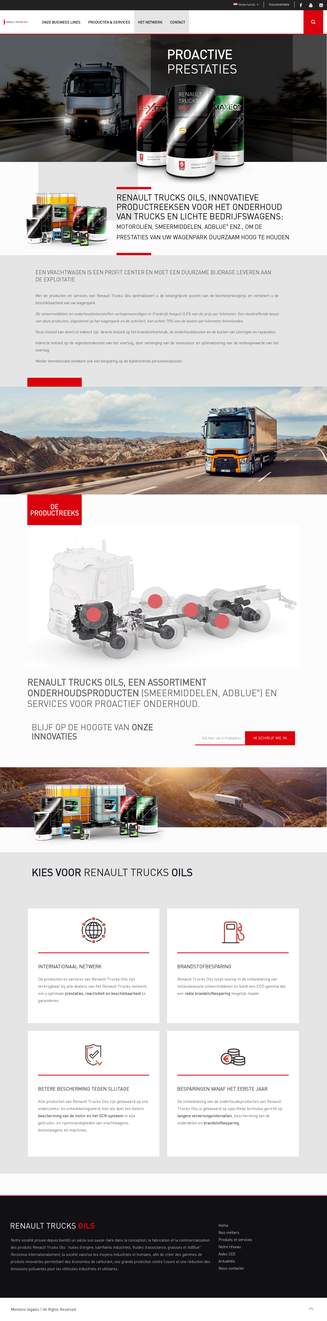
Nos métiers (228, 1232)
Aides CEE (227, 1254)
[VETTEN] (191, 609)
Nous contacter (231, 1268)
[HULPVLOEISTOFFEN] (221, 621)
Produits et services (235, 1239)
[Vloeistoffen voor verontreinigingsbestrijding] (155, 601)
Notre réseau (229, 1246)
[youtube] (311, 5)
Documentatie (279, 4)
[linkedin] (321, 5)
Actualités (226, 1261)
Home (223, 1225)
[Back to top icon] (311, 1308)
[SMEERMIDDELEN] (93, 614)
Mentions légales (25, 1309)
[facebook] (301, 5)
